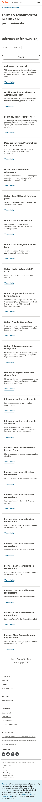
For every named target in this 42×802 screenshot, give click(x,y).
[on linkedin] (3, 754)
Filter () (21, 57)
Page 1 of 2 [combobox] (21, 659)
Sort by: (4, 48)
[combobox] (15, 47)
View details (9, 82)
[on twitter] (12, 754)
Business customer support (11, 7)
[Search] (34, 2)
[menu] (38, 3)
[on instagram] (17, 754)
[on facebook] (8, 754)
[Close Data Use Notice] (39, 784)
